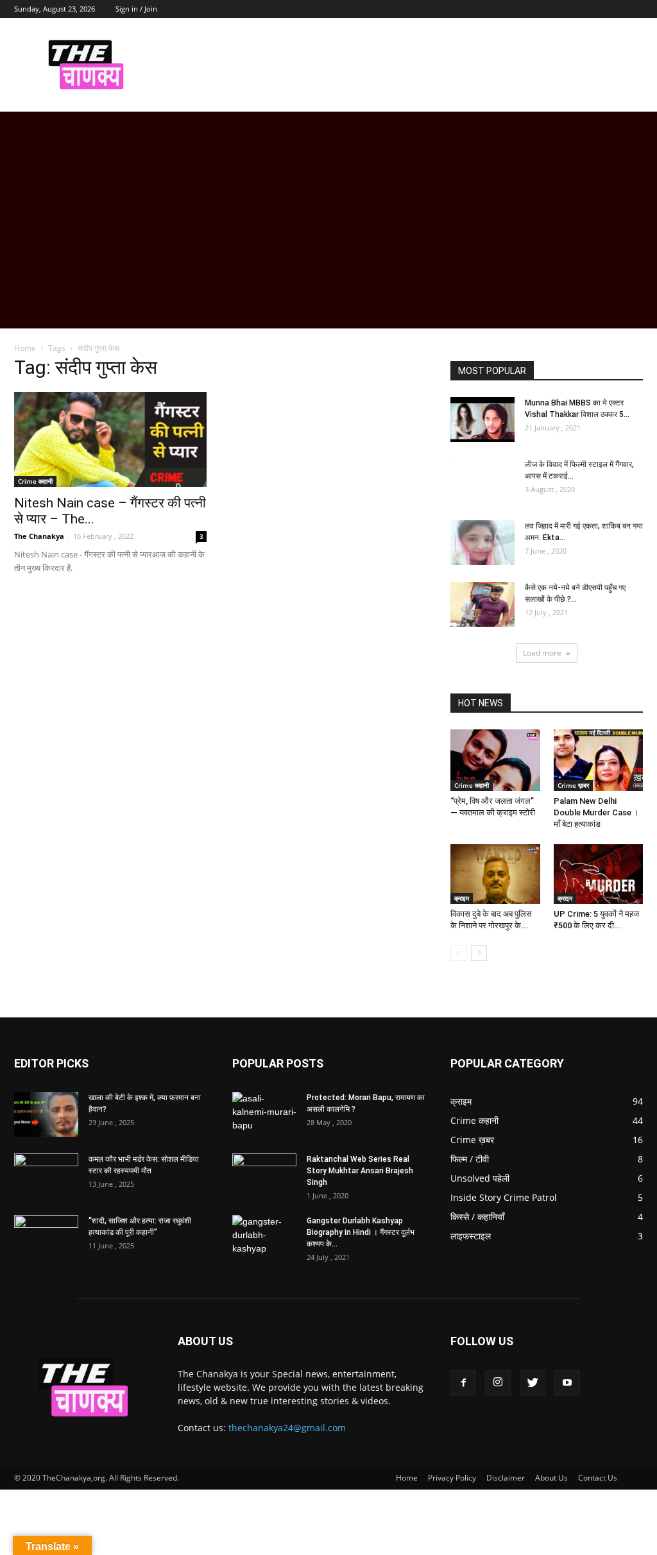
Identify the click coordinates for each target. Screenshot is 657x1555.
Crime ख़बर (573, 785)
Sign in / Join (136, 8)
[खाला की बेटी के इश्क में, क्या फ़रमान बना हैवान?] (46, 1114)
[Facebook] (463, 1383)
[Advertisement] (328, 238)
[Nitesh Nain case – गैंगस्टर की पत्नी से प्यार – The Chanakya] (110, 439)
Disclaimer (505, 1477)
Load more (542, 652)
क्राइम (461, 898)
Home (25, 348)
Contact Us (597, 1477)
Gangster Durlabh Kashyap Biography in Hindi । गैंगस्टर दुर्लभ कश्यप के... (360, 1232)
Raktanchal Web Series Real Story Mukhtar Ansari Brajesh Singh (360, 1171)
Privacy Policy (452, 1477)
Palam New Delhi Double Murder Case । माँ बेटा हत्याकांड (596, 812)
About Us (551, 1477)
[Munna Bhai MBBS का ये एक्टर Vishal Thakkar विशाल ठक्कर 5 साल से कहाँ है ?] (482, 419)
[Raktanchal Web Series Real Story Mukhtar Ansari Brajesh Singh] (264, 1175)
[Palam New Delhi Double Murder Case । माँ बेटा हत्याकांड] (599, 760)
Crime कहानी (35, 481)
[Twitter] (532, 1383)
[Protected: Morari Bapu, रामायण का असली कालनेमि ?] (264, 1114)
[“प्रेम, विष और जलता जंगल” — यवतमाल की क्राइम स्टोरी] (495, 760)
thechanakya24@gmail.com (287, 1428)
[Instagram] (498, 1383)
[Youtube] (567, 1383)
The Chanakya (39, 536)
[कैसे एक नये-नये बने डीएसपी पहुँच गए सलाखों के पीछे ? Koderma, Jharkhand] (482, 604)
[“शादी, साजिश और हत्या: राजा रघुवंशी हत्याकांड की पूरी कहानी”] (46, 1237)
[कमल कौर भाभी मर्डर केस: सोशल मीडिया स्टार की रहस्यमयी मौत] (46, 1175)
